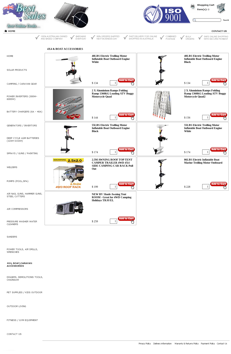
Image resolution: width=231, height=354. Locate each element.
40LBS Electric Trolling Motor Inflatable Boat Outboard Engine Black (203, 58)
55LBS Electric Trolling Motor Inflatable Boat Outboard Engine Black (111, 128)
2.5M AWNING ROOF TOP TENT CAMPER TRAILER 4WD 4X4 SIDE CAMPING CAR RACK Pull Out (112, 164)
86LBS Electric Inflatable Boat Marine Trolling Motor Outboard (203, 161)
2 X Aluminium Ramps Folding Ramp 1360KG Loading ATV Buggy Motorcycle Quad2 (205, 93)
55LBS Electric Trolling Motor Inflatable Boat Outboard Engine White (203, 128)
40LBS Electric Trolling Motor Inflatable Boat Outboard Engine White (111, 58)
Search (226, 20)
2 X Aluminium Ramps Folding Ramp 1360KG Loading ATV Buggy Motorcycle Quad (113, 93)
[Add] (126, 81)
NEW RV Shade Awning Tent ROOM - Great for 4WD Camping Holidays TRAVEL (111, 197)
